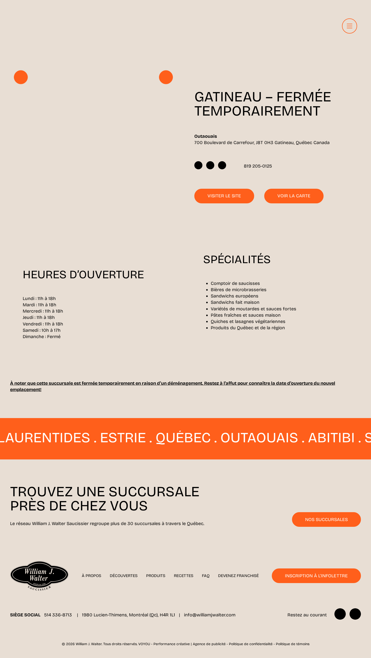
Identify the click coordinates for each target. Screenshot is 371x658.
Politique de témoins (292, 644)
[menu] (349, 26)
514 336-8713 (58, 615)
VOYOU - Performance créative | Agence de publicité (182, 644)
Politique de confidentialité (251, 644)
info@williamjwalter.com (209, 615)
